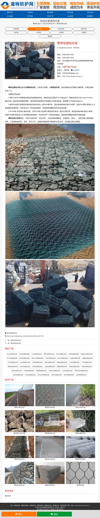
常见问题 (70, 12)
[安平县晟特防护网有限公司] (50, 5)
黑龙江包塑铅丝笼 (37, 358)
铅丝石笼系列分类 (49, 23)
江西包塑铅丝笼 (13, 362)
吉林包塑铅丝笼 (24, 358)
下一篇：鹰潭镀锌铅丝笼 (13, 343)
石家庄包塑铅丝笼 (54, 371)
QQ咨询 (76, 70)
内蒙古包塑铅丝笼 (87, 354)
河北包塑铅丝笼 (61, 354)
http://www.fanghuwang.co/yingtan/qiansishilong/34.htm (25, 336)
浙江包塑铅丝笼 (63, 358)
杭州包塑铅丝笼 (69, 375)
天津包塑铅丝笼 (24, 354)
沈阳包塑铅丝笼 (18, 375)
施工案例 (50, 12)
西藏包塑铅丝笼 (62, 366)
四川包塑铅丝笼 (25, 366)
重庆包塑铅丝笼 (49, 354)
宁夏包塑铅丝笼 (29, 371)
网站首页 (10, 12)
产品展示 (30, 12)
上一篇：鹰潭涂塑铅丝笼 (13, 340)
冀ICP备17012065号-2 (43, 509)
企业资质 (70, 16)
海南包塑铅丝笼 (13, 366)
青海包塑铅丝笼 (17, 371)
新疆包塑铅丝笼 (41, 371)
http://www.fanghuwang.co (72, 76)
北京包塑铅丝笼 (12, 354)
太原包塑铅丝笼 (67, 371)
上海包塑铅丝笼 (37, 354)
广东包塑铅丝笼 (74, 362)
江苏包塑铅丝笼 (50, 358)
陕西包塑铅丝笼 (74, 366)
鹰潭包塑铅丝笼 (12, 333)
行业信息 (10, 16)
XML (57, 507)
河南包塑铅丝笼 (37, 362)
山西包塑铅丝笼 (74, 354)
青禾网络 (60, 509)
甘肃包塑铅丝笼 (87, 366)
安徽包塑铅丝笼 (75, 358)
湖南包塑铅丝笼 (62, 362)
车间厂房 (50, 16)
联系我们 (90, 16)
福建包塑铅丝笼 (87, 358)
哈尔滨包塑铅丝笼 (43, 375)
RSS (63, 507)
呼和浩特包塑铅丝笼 (81, 371)
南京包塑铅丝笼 (56, 375)
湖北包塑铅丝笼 (50, 362)
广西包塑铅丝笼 (87, 362)
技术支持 (90, 12)
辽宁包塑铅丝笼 (12, 358)
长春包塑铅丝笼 (30, 375)
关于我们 (30, 16)
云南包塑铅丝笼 (50, 366)
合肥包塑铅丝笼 (81, 375)
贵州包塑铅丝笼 (37, 366)
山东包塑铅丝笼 (25, 362)
